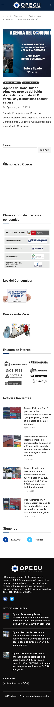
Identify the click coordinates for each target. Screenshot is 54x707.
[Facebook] (5, 599)
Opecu (10, 107)
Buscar (7, 145)
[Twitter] (12, 599)
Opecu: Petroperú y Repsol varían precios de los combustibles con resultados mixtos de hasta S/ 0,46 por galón (37, 506)
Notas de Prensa (12, 83)
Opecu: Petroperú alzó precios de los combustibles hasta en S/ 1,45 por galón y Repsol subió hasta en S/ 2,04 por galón (37, 416)
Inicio (5, 16)
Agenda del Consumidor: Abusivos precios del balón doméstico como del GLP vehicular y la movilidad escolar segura (25, 95)
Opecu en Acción (30, 83)
